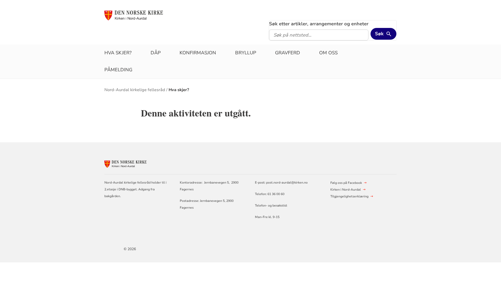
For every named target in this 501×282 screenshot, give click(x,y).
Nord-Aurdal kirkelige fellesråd (134, 90)
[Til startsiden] (144, 15)
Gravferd (287, 53)
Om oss (328, 53)
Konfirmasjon (198, 53)
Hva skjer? (118, 53)
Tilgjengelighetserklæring (349, 196)
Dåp (156, 53)
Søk (379, 34)
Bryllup (245, 53)
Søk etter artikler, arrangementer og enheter (318, 24)
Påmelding (118, 70)
